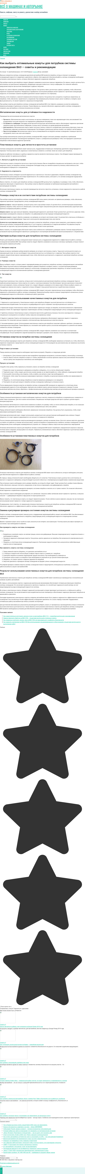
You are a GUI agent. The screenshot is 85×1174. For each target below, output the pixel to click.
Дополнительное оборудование (15, 29)
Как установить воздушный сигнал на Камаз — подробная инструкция (22, 1044)
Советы (5, 23)
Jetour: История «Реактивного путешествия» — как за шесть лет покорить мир (27, 1133)
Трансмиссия (10, 41)
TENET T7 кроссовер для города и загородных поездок (20, 1144)
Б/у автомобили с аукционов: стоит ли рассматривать (20, 1146)
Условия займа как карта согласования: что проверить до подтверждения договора (29, 1131)
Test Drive (5, 49)
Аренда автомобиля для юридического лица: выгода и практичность (24, 1139)
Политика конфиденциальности (9, 1163)
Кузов (8, 33)
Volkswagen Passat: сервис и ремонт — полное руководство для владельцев (27, 1129)
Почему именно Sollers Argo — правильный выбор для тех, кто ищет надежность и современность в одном (33, 1080)
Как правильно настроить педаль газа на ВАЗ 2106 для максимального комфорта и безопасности (33, 620)
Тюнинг (9, 43)
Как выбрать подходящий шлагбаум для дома (14, 1062)
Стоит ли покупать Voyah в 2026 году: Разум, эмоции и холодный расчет (25, 1135)
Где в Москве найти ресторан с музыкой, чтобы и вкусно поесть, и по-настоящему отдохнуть (32, 1142)
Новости (5, 19)
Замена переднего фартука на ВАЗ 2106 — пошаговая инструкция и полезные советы (30, 618)
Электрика (9, 31)
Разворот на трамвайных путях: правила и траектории (20, 1141)
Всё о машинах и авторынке (21, 6)
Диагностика (6, 51)
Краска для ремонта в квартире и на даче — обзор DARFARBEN (22, 1127)
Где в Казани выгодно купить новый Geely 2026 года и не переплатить (25, 1125)
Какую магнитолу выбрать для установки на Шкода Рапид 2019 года (21, 1026)
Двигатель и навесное (12, 27)
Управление (6, 53)
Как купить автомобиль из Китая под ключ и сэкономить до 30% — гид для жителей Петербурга (33, 1137)
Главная (2, 58)
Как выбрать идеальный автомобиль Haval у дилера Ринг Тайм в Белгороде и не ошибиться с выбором (32, 1098)
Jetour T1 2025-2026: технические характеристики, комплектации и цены (25, 1150)
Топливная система (12, 39)
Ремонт (5, 25)
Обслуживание (10, 37)
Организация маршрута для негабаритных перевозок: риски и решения (25, 1148)
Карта (4, 55)
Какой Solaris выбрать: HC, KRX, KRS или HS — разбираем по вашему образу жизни (29, 1152)
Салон (5, 47)
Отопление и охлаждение (13, 35)
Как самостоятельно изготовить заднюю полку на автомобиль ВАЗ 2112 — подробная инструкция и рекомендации (39, 616)
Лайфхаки (5, 21)
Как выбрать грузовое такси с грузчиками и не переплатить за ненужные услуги (25, 1115)
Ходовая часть (11, 45)
